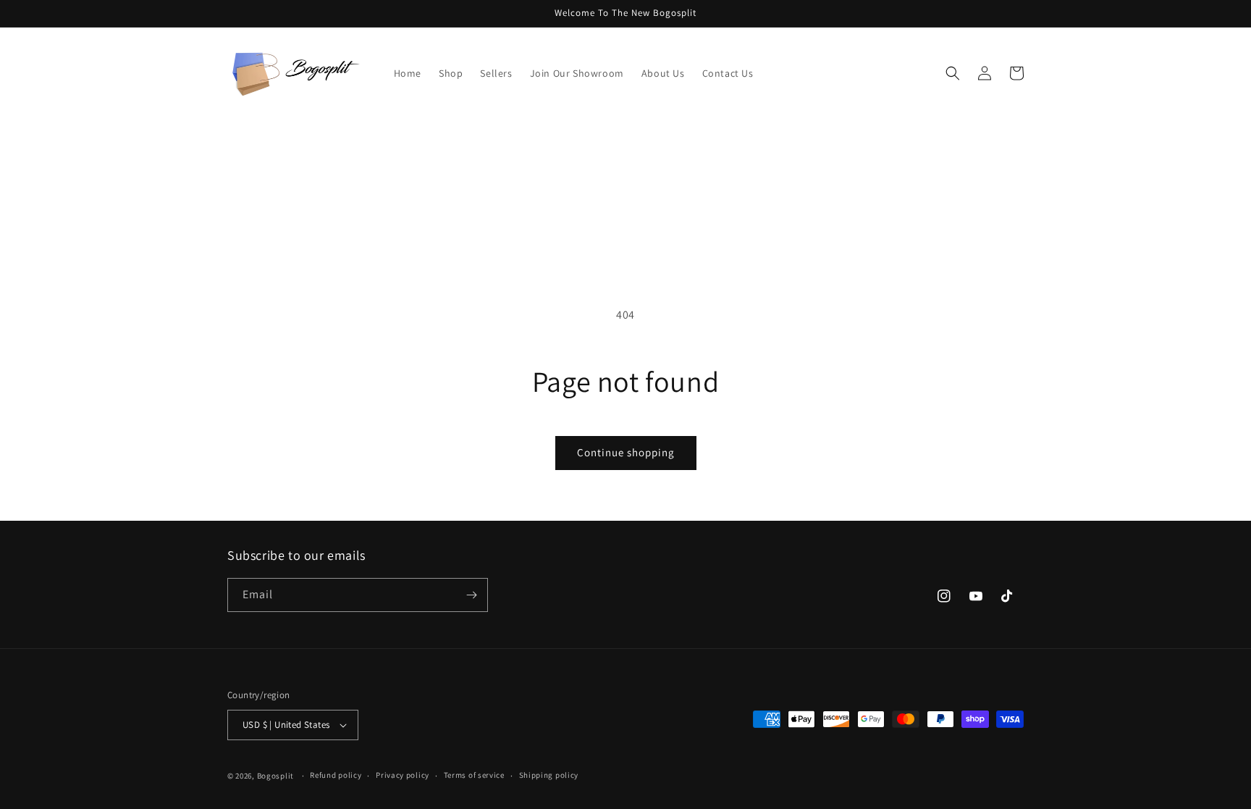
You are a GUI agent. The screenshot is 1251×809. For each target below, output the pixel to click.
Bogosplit (275, 776)
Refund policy (335, 775)
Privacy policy (402, 775)
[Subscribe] (471, 595)
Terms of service (474, 775)
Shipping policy (549, 775)
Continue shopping (626, 452)
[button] (953, 73)
